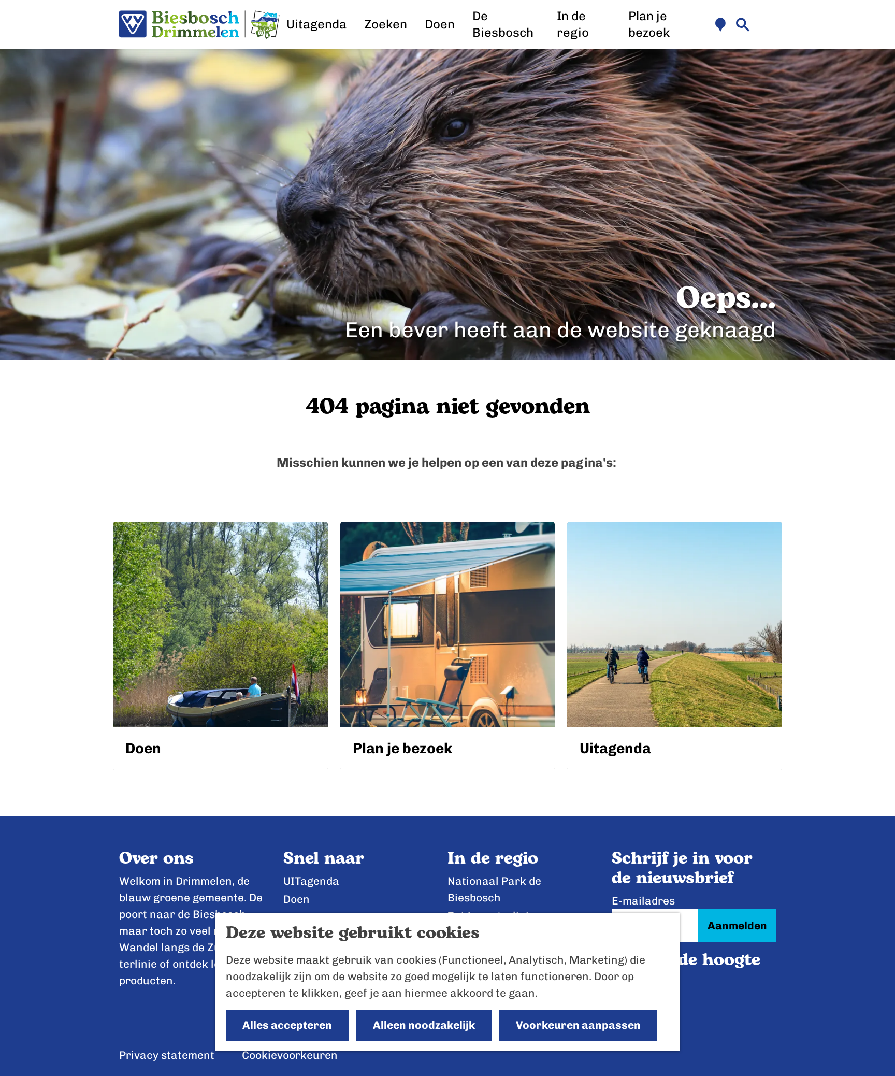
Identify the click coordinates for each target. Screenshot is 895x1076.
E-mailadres (643, 900)
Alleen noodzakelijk (424, 1024)
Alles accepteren (287, 1024)
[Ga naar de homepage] (199, 24)
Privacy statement (166, 1055)
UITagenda (311, 880)
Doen (296, 899)
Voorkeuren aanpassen (578, 1024)
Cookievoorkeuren (290, 1055)
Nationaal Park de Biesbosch (494, 889)
